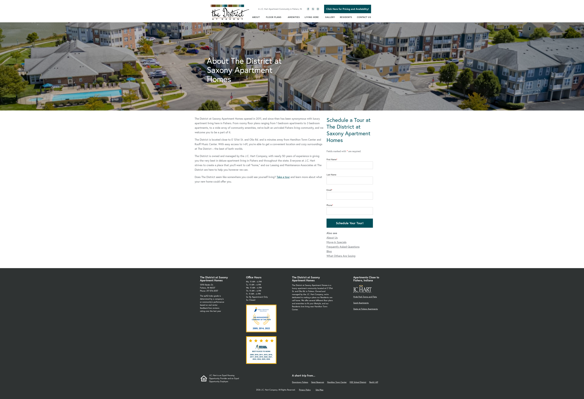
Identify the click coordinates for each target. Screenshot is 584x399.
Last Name (331, 174)
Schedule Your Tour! (349, 223)
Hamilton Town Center (337, 382)
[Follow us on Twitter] (313, 9)
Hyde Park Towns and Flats (365, 296)
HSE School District (358, 382)
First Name (331, 159)
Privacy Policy (305, 390)
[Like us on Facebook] (308, 9)
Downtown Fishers (300, 382)
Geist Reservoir (317, 382)
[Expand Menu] (261, 17)
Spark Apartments (361, 303)
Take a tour (283, 177)
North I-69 (373, 382)
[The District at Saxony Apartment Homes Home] (230, 12)
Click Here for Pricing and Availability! (347, 8)
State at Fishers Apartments (365, 309)
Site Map (319, 390)
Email (329, 190)
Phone (329, 205)
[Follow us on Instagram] (318, 9)
